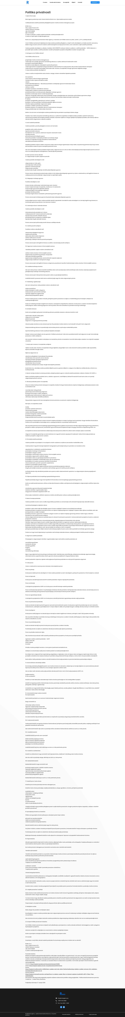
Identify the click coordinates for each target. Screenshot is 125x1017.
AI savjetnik (66, 2)
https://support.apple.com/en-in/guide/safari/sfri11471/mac (45, 965)
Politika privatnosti (79, 1014)
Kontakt (80, 2)
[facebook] (61, 1007)
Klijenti (73, 2)
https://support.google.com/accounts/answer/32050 (45, 964)
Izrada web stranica (55, 2)
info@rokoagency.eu (63, 998)
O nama (45, 2)
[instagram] (64, 1007)
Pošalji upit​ (94, 2)
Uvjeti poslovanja (93, 1014)
